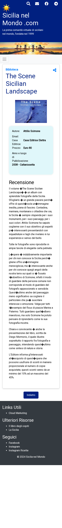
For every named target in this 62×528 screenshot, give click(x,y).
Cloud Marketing (18, 413)
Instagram (14, 446)
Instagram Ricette (18, 450)
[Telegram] (56, 4)
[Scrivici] (37, 4)
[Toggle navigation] (4, 59)
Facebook (14, 442)
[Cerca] (28, 4)
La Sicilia (14, 429)
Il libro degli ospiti (19, 426)
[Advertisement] (31, 496)
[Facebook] (46, 4)
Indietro (31, 395)
